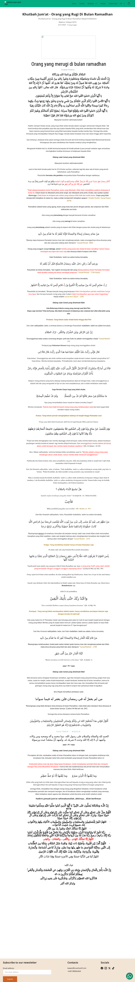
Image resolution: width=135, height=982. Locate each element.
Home (74, 3)
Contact (81, 3)
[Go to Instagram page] (106, 968)
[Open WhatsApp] (129, 976)
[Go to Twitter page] (109, 968)
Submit (10, 979)
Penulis (103, 3)
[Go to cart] (129, 3)
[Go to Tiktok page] (113, 968)
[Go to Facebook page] (102, 968)
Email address (8, 968)
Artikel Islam (113, 3)
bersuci (41, 533)
